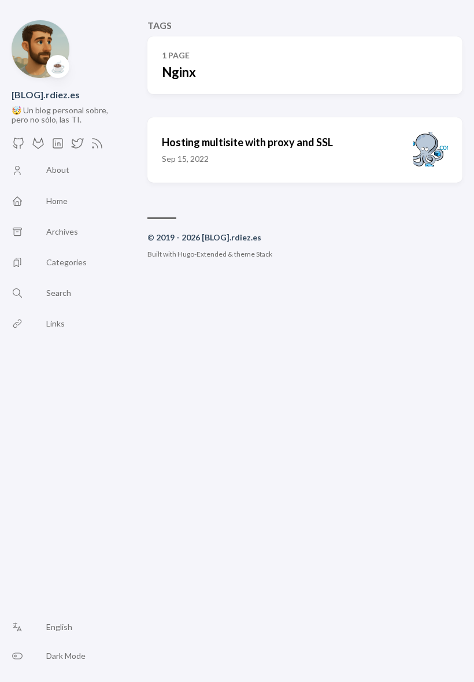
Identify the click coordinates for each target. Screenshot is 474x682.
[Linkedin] (58, 146)
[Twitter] (77, 146)
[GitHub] (18, 146)
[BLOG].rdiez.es (46, 94)
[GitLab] (38, 146)
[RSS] (97, 146)
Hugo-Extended (202, 254)
